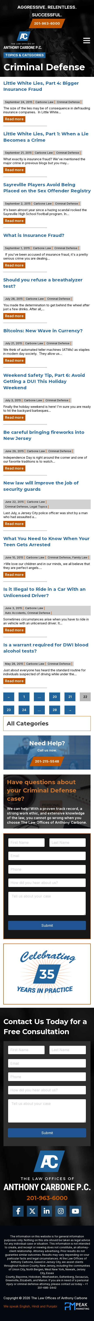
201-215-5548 (47, 761)
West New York (54, 1269)
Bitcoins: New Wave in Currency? (43, 330)
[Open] (87, 40)
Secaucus (81, 1276)
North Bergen (34, 1269)
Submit (47, 925)
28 (55, 710)
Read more (14, 119)
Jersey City (53, 1262)
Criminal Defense (68, 102)
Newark (70, 1269)
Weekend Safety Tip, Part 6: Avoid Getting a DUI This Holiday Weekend (44, 381)
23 (9, 710)
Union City (18, 1269)
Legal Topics (38, 506)
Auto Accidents (15, 613)
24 (24, 710)
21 (70, 697)
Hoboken (35, 1276)
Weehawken (50, 1276)
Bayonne (21, 1276)
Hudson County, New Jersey (37, 1265)
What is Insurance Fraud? (33, 235)
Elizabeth (26, 1280)
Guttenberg (66, 1276)
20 (55, 697)
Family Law (79, 557)
